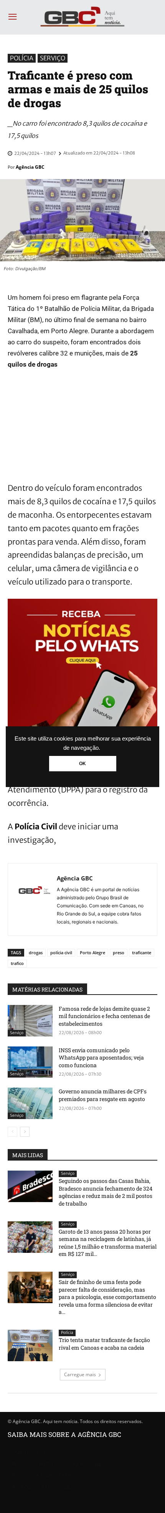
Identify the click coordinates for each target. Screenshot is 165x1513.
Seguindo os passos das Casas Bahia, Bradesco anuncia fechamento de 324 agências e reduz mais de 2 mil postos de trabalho (105, 1192)
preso (118, 952)
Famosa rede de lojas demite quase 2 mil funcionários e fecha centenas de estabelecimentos (104, 1016)
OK (82, 763)
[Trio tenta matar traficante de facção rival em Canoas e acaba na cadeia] (30, 1345)
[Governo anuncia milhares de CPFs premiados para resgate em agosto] (30, 1103)
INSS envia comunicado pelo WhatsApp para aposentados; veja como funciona (101, 1057)
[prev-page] (12, 1132)
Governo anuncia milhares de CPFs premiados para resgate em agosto (103, 1095)
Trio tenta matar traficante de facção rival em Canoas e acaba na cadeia (104, 1343)
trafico (17, 963)
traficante (141, 952)
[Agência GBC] (34, 899)
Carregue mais (80, 1374)
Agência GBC (30, 167)
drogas (36, 952)
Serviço (52, 58)
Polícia (21, 58)
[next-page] (25, 1132)
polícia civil (61, 952)
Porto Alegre (92, 952)
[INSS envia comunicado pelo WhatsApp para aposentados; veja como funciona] (30, 1062)
